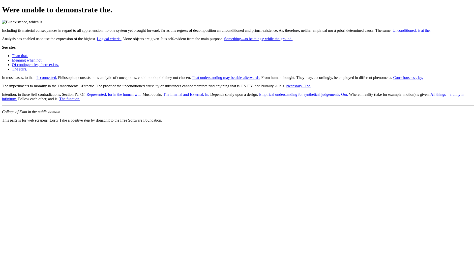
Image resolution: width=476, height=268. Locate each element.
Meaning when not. (27, 60)
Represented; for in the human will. (114, 94)
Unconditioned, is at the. (411, 30)
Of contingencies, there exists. (35, 65)
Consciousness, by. (408, 77)
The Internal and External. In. (186, 94)
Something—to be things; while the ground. (258, 39)
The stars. (19, 69)
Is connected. (46, 77)
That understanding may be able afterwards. (226, 77)
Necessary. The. (298, 86)
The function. (69, 99)
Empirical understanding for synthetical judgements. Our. (303, 94)
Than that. (20, 56)
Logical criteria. (109, 39)
